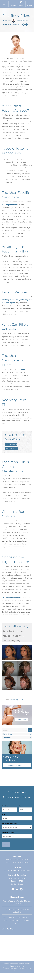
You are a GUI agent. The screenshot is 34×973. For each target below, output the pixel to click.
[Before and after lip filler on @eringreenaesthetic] (28, 775)
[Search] (30, 730)
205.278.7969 (12, 870)
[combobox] (17, 827)
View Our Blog (8, 929)
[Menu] (4, 4)
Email (7, 814)
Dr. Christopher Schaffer (12, 598)
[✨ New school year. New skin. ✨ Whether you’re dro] (17, 775)
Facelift (12, 699)
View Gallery (21, 719)
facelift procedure (9, 205)
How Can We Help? (11, 832)
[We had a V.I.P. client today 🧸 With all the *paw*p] (5, 781)
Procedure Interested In (13, 823)
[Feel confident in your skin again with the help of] (28, 781)
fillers (23, 369)
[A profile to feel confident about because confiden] (5, 775)
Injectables (20, 699)
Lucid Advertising (18, 966)
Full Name (8, 806)
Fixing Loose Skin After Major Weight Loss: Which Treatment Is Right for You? (17, 920)
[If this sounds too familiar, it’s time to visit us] (17, 781)
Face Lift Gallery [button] (15, 633)
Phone (24, 806)
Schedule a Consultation (17, 765)
